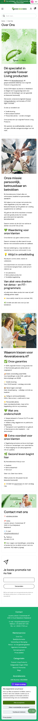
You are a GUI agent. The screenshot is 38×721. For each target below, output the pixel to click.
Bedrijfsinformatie (19, 639)
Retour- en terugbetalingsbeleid (19, 645)
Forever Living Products (19, 662)
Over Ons (19, 637)
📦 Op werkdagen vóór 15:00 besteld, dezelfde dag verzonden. (19, 1)
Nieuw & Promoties (19, 668)
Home (3, 21)
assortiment (18, 484)
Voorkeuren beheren (19, 712)
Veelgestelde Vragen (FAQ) (19, 665)
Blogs (19, 670)
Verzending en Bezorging (19, 642)
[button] (35, 9)
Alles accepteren (19, 702)
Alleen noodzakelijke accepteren (19, 707)
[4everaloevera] (19, 9)
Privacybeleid (7, 717)
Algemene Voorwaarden (19, 647)
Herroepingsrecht (19, 650)
